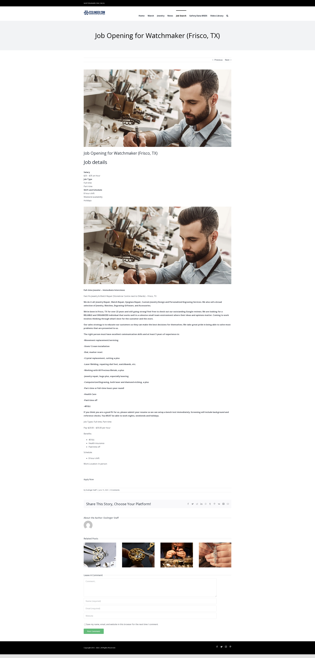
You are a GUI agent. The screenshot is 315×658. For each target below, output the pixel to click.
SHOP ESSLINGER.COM (91, 3)
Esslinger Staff (91, 490)
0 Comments (115, 490)
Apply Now (89, 479)
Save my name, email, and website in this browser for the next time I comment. (122, 624)
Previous (218, 60)
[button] (227, 15)
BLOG (103, 3)
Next (227, 60)
